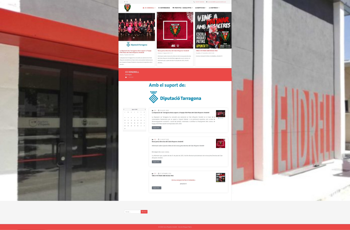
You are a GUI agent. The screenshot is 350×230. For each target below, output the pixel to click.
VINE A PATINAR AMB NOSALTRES (207, 51)
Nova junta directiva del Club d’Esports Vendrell (173, 51)
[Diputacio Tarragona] (175, 93)
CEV (155, 110)
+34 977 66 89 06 (199, 2)
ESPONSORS (165, 8)
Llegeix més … (156, 127)
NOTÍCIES (201, 8)
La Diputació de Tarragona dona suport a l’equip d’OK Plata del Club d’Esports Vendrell (135, 51)
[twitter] (127, 2)
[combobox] (132, 211)
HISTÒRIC (214, 8)
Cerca (144, 211)
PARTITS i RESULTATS (182, 8)
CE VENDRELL (149, 8)
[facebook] (124, 2)
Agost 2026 (134, 109)
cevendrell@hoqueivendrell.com (217, 2)
